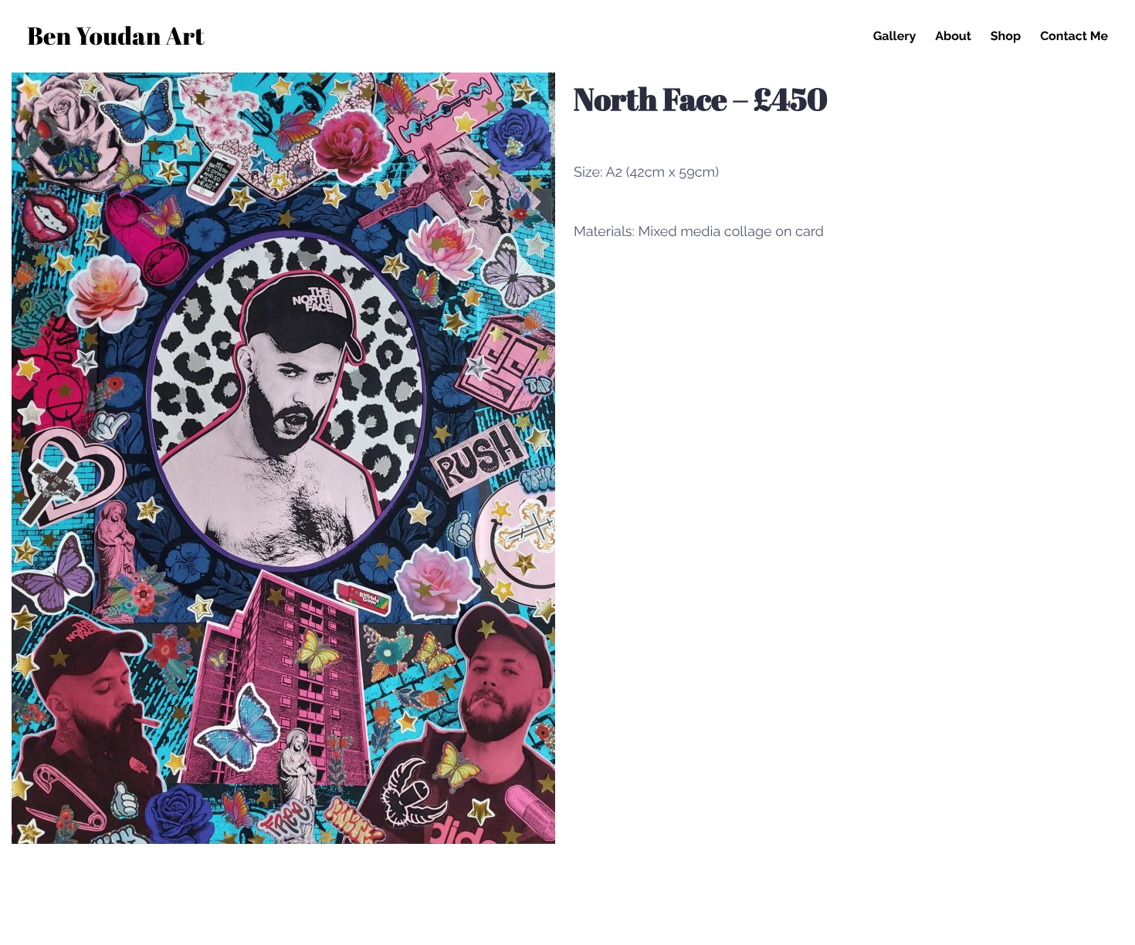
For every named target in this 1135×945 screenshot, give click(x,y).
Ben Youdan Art (116, 38)
